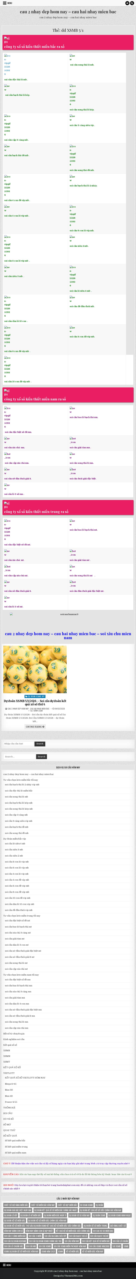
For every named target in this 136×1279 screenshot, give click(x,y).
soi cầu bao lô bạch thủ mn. (84, 417)
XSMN (6, 1056)
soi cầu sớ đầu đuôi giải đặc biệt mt (23, 951)
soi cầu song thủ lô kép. (82, 109)
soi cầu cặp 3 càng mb (16, 140)
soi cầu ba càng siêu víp (55, 1236)
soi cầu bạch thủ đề (99, 1236)
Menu (9, 3)
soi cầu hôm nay (72, 1241)
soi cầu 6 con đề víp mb (16, 351)
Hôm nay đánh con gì (13, 1230)
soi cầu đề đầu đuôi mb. (82, 306)
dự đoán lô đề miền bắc (30, 1215)
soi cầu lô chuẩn (120, 1241)
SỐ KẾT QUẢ (10, 1136)
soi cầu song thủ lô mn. (82, 463)
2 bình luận (37, 711)
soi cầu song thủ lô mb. (82, 65)
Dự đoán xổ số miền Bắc (14, 1220)
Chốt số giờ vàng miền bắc (16, 1205)
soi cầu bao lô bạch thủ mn (18, 985)
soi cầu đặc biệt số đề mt (17, 920)
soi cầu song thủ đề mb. (82, 170)
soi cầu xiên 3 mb (13, 276)
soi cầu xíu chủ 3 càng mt (18, 932)
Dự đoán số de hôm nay (79, 1215)
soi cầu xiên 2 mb (14, 855)
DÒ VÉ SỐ (8, 1119)
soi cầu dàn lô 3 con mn (17, 1003)
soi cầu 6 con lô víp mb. (82, 230)
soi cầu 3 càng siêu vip (82, 125)
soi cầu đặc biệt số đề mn (18, 979)
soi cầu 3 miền (35, 1236)
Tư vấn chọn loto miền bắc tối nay (20, 780)
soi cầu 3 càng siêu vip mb (18, 821)
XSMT (6, 1062)
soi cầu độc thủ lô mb (15, 79)
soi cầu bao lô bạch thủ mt (18, 926)
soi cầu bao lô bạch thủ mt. (84, 530)
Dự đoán (99, 1205)
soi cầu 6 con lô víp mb (17, 867)
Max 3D (9, 1090)
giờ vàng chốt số (118, 1225)
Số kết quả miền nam (15, 1152)
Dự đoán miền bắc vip (14, 839)
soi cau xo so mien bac (103, 1230)
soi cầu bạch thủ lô (78, 1236)
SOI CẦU (7, 1113)
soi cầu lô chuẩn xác (13, 1246)
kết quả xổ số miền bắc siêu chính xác (73, 1230)
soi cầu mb (31, 1246)
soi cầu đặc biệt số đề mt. (17, 544)
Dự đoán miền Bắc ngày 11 (55, 1215)
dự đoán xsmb (99, 1215)
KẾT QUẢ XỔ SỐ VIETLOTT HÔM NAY (25, 1077)
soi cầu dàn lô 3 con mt (17, 945)
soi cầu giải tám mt (79, 560)
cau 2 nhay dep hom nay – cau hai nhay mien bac (68, 11)
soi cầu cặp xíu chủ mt (16, 969)
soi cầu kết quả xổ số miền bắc (96, 1241)
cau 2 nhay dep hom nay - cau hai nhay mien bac (28, 709)
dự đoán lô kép (10, 1215)
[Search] (132, 3)
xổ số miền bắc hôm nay (92, 1251)
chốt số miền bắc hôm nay (43, 1205)
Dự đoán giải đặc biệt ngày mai (17, 1210)
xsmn (60, 1251)
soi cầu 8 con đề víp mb (82, 336)
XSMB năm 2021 (48, 1251)
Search (39, 744)
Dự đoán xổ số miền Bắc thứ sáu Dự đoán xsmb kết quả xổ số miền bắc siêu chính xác (42, 1225)
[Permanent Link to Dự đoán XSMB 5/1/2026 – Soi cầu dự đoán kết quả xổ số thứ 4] (35, 669)
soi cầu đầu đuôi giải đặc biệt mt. (87, 591)
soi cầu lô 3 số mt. (13, 606)
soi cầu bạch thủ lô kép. (17, 95)
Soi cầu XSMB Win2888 (99, 1246)
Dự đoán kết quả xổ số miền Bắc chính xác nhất (55, 1210)
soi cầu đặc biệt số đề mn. (18, 432)
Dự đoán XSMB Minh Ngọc (119, 1215)
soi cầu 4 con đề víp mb (16, 200)
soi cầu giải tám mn (80, 447)
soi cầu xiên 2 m (78, 246)
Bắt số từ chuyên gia (13, 1033)
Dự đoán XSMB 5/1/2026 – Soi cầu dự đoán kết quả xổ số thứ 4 (35, 702)
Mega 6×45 (10, 1084)
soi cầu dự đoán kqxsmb (15, 1241)
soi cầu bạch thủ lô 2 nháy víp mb (22, 784)
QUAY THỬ (9, 1130)
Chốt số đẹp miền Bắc (67, 1205)
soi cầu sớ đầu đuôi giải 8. (17, 478)
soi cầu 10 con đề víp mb (17, 381)
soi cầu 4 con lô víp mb (16, 215)
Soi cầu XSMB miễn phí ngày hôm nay (70, 1246)
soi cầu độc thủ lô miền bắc (19, 790)
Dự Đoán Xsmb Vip (36, 696)
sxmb (126, 1246)
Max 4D (9, 1096)
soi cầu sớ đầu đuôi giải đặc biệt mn (23, 1009)
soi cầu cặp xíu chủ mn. (17, 463)
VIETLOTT (9, 1073)
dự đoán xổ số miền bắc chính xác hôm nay (47, 1220)
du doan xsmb (86, 1205)
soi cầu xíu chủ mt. (14, 560)
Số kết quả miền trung (16, 1146)
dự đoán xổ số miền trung (95, 1225)
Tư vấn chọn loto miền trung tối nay (21, 916)
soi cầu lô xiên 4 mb (80, 291)
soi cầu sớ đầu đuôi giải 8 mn (20, 1016)
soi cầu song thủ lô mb (16, 796)
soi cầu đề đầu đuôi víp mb (19, 910)
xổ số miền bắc (72, 1251)
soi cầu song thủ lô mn (16, 1022)
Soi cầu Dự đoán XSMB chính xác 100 (45, 1241)
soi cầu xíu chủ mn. (14, 447)
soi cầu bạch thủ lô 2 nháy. (83, 185)
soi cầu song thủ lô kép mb (19, 809)
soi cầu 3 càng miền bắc (15, 1236)
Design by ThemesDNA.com (68, 1276)
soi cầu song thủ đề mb (17, 833)
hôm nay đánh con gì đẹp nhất (39, 1230)
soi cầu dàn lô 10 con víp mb (19, 904)
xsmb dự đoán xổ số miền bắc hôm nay (21, 1251)
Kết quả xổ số (10, 1045)
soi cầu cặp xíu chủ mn (16, 1028)
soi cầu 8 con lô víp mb (16, 261)
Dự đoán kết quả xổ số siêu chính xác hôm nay (100, 1210)
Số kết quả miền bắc (15, 1140)
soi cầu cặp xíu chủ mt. (16, 575)
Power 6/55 (11, 1102)
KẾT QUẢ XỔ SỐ (12, 1067)
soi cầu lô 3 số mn (13, 494)
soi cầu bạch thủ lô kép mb (19, 803)
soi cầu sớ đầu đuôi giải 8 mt (19, 957)
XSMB (6, 1050)
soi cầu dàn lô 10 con (15, 321)
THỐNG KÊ (9, 1107)
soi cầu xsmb (45, 1246)
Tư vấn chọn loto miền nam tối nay (21, 975)
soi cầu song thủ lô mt (81, 575)
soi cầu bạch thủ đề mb (16, 155)
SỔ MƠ (7, 1124)
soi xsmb (116, 1246)
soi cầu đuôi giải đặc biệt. (83, 478)
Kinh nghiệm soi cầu (13, 1039)
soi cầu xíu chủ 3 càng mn (18, 991)
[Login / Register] (127, 3)
